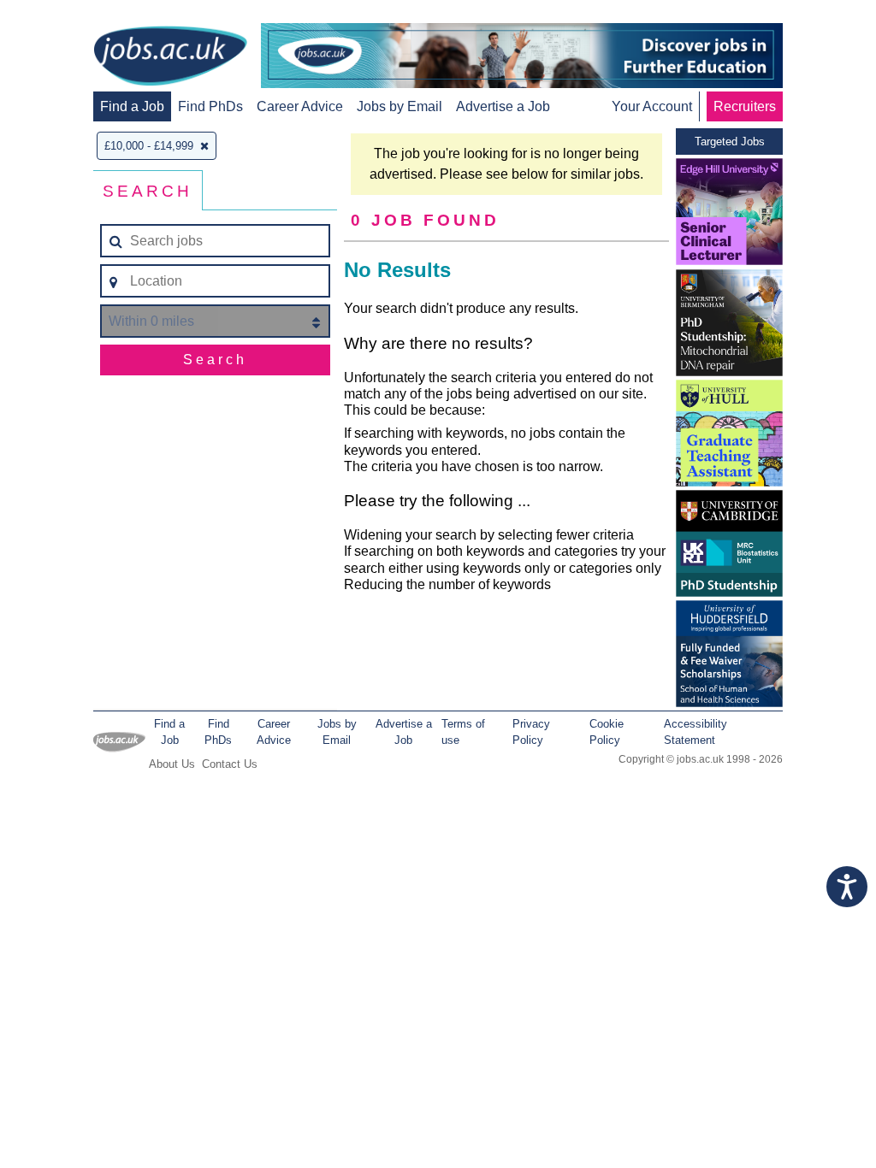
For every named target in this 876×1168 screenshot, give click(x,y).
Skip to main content (68, 15)
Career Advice (300, 106)
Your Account (652, 106)
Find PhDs (210, 106)
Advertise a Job (503, 106)
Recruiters (744, 106)
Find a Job (132, 106)
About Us (172, 764)
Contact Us (229, 764)
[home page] (170, 57)
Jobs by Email (399, 106)
